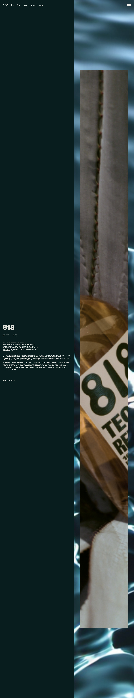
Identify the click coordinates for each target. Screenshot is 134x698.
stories (25, 5)
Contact (41, 5)
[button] (129, 5)
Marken (33, 5)
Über (18, 5)
